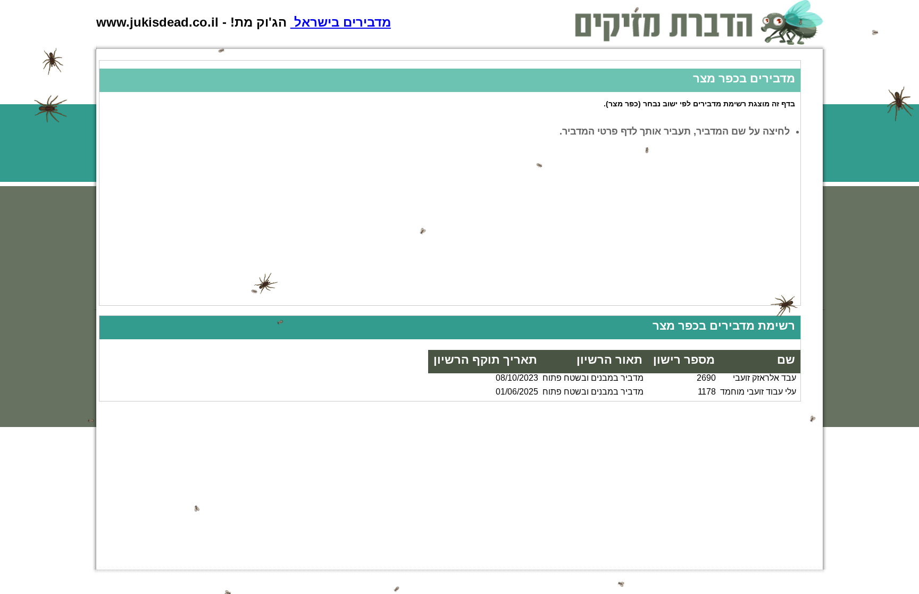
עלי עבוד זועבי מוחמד (758, 391)
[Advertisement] (481, 230)
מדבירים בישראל (340, 22)
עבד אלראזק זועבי (764, 377)
